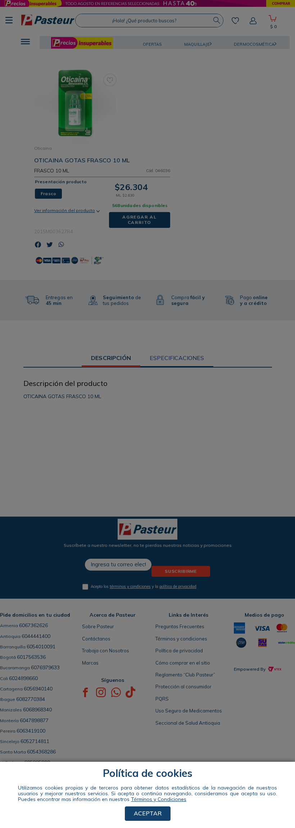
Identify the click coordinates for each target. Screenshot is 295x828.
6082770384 (30, 699)
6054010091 (41, 646)
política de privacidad (177, 586)
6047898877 (34, 720)
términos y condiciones (130, 586)
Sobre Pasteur (98, 626)
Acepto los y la (143, 586)
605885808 (37, 762)
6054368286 (41, 751)
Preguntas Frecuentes (179, 626)
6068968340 (37, 709)
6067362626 (33, 625)
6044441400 (36, 636)
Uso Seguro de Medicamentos (188, 711)
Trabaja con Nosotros (105, 650)
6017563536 (31, 657)
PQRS (162, 699)
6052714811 (35, 741)
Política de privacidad (179, 650)
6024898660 (23, 678)
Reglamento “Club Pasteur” (185, 675)
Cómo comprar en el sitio (182, 663)
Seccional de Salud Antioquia (187, 723)
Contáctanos (96, 639)
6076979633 (45, 667)
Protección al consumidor (183, 686)
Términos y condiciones (181, 639)
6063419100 (31, 731)
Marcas (90, 663)
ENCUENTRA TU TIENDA (59, 783)
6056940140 (38, 688)
